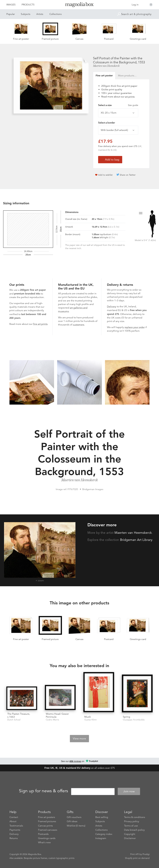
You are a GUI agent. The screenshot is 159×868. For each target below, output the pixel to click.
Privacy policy (131, 821)
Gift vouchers (74, 817)
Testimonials (16, 825)
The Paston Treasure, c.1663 (18, 715)
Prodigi (146, 854)
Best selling (101, 817)
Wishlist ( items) (76, 825)
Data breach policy (134, 829)
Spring (126, 716)
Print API (134, 854)
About (12, 821)
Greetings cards (46, 838)
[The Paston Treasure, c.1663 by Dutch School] (21, 698)
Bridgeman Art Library (136, 540)
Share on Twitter (128, 174)
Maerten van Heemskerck (106, 65)
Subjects (25, 14)
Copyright (129, 834)
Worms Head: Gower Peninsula (57, 715)
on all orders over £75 (79, 767)
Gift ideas (72, 821)
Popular (10, 14)
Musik (87, 716)
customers (78, 324)
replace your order (135, 327)
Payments (14, 829)
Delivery (111, 306)
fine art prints (40, 324)
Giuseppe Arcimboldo (134, 719)
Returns (13, 838)
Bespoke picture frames (35, 858)
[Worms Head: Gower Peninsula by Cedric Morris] (60, 697)
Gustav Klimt (90, 719)
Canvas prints (45, 825)
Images (11, 4)
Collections (55, 14)
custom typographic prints (61, 858)
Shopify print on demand (137, 858)
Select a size (118, 105)
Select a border (106, 122)
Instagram (100, 838)
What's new (44, 842)
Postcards (43, 834)
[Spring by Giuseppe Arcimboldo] (137, 694)
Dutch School (13, 719)
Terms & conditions (134, 817)
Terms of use (131, 825)
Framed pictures (47, 821)
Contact (13, 817)
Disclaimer (130, 838)
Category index (103, 834)
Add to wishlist (105, 174)
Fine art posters (46, 817)
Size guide (133, 105)
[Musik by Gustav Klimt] (98, 692)
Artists (39, 14)
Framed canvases (47, 829)
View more (79, 738)
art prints (130, 96)
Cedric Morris (52, 719)
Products (28, 4)
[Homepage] (79, 5)
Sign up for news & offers (43, 790)
